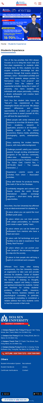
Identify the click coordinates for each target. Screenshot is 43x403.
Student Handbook (7, 367)
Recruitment (26, 363)
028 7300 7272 (20, 353)
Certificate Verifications (9, 370)
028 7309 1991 (34, 353)
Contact (25, 370)
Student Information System (11, 363)
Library (24, 367)
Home (3, 44)
